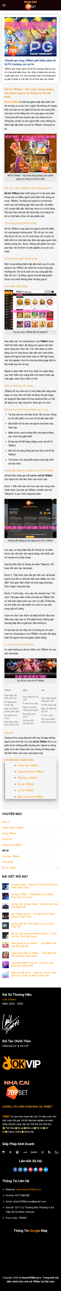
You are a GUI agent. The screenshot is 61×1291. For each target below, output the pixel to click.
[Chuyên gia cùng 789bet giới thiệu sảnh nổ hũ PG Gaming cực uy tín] (30, 36)
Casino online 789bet (30, 771)
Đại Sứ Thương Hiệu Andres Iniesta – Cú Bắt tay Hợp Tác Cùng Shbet (34, 935)
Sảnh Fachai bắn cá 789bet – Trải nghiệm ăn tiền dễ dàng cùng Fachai (34, 954)
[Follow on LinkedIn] (35, 1169)
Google (35, 1231)
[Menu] (4, 5)
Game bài (7, 839)
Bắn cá (5, 821)
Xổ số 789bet (25, 790)
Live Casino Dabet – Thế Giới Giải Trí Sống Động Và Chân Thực (32, 915)
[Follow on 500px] (46, 1169)
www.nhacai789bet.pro (28, 1189)
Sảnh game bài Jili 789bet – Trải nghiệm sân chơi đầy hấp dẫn (33, 944)
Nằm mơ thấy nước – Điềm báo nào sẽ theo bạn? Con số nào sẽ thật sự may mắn (33, 974)
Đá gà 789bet (25, 784)
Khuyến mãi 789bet (12, 845)
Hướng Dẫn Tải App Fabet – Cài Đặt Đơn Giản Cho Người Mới (34, 905)
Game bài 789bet (27, 765)
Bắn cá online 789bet (30, 796)
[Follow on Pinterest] (30, 1169)
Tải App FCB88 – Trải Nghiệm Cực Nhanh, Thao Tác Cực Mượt (32, 896)
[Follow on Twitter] (25, 1169)
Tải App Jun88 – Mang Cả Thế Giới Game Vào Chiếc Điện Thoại (34, 886)
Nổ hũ (7, 102)
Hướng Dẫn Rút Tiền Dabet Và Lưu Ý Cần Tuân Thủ (32, 925)
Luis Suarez (9, 999)
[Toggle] (57, 868)
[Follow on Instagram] (20, 1169)
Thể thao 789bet (27, 778)
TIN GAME (7, 862)
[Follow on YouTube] (40, 1169)
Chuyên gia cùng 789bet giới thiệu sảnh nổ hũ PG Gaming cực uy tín (30, 62)
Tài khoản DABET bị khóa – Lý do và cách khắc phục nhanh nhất (32, 964)
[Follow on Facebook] (15, 1169)
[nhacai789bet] (30, 5)
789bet (15, 102)
